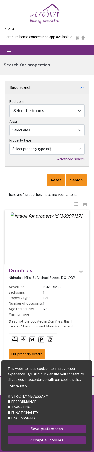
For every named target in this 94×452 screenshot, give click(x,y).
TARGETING (21, 407)
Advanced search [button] (71, 159)
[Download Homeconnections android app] (83, 37)
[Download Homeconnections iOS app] (77, 37)
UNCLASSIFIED (23, 418)
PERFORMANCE (24, 402)
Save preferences (47, 428)
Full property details (26, 354)
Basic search (20, 87)
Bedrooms (17, 101)
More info (18, 386)
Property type (20, 140)
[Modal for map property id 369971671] (81, 271)
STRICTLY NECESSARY (29, 396)
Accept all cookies (46, 440)
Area (13, 121)
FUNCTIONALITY (24, 413)
